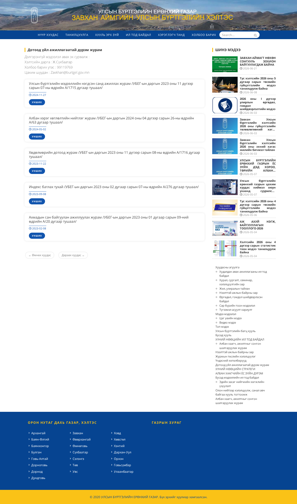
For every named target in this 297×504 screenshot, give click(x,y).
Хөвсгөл (119, 439)
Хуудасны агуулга (227, 267)
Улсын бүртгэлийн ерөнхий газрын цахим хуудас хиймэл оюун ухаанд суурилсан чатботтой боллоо (258, 187)
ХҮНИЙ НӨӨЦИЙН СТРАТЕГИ (235, 369)
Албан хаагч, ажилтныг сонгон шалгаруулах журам (240, 346)
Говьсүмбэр (122, 465)
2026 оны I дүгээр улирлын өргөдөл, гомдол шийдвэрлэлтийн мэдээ (258, 104)
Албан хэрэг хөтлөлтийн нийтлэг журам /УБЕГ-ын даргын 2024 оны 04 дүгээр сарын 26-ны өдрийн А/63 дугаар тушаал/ (111, 120)
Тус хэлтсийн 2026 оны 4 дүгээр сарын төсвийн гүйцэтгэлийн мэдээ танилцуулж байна (258, 206)
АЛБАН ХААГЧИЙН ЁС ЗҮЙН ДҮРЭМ (239, 373)
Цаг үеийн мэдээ (230, 318)
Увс (75, 471)
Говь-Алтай (39, 459)
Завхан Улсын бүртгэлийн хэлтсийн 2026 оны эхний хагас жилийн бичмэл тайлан (258, 145)
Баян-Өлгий (40, 439)
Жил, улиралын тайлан (234, 288)
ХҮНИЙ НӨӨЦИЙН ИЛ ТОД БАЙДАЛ (239, 339)
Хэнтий (119, 446)
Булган (36, 452)
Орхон (118, 459)
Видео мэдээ (227, 322)
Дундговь (38, 478)
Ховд (117, 433)
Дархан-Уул (122, 452)
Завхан (78, 433)
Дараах (73, 255)
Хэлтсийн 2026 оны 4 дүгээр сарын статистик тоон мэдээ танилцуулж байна (258, 247)
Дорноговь (39, 465)
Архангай (38, 433)
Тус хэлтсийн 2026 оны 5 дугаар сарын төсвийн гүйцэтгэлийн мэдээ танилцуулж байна (258, 83)
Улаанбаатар (123, 471)
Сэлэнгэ (78, 459)
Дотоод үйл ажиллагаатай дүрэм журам (242, 365)
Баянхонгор (40, 446)
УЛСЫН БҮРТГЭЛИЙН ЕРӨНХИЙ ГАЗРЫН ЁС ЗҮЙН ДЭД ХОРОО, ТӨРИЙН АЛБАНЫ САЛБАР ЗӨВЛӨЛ (258, 167)
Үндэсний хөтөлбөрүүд (230, 360)
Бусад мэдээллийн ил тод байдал (237, 377)
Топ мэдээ (222, 327)
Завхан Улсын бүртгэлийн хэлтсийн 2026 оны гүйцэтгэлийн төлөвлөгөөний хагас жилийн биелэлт (258, 126)
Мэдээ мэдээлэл (225, 314)
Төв (75, 465)
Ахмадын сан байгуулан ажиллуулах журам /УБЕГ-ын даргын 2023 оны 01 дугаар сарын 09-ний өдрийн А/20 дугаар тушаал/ (109, 219)
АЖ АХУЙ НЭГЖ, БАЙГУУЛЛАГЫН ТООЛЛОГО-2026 (258, 225)
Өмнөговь (80, 446)
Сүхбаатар (80, 452)
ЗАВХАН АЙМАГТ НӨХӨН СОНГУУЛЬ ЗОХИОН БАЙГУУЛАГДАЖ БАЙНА (258, 61)
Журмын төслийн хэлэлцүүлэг (235, 356)
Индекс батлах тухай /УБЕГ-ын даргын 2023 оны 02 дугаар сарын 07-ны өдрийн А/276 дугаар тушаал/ (114, 186)
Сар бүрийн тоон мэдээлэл (237, 305)
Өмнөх (39, 255)
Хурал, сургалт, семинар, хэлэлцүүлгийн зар (236, 282)
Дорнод (37, 471)
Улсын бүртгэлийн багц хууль (235, 331)
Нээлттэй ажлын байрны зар (238, 293)
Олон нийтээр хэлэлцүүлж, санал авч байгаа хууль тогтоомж (240, 392)
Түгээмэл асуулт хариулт (235, 310)
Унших (37, 102)
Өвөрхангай (82, 439)
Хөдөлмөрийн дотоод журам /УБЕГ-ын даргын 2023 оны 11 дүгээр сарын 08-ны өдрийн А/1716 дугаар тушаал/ (114, 154)
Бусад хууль (223, 335)
